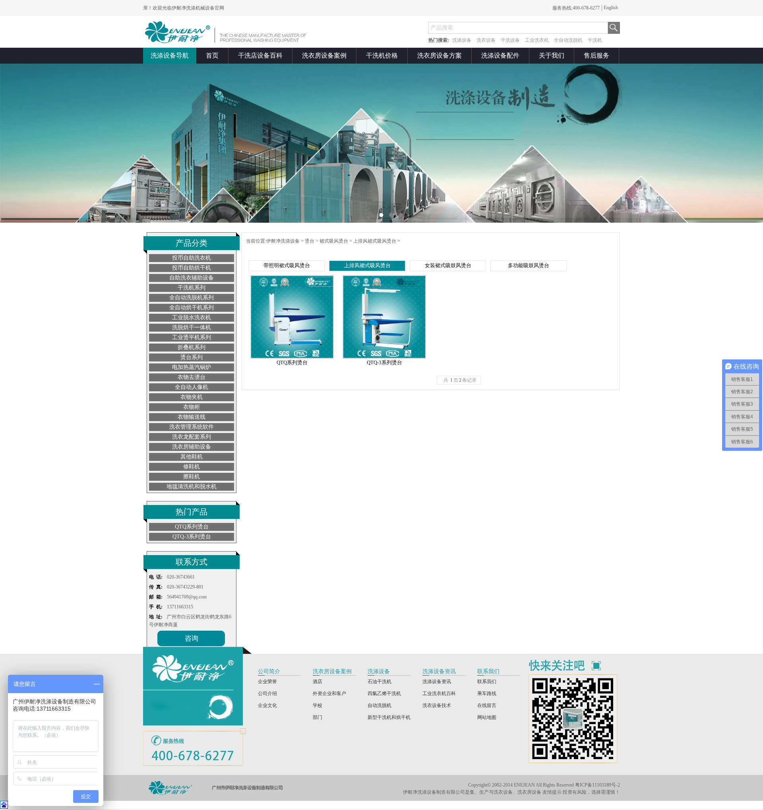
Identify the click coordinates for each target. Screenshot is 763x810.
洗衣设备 (486, 40)
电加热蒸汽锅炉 (191, 367)
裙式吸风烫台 (334, 241)
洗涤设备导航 (170, 55)
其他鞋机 (191, 457)
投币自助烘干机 (191, 268)
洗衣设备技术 (436, 705)
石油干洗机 (379, 681)
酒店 (317, 681)
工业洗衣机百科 (439, 693)
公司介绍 (267, 693)
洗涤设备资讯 (436, 681)
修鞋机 (191, 467)
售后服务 (596, 55)
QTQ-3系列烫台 (191, 537)
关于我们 (551, 55)
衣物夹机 (191, 397)
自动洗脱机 (379, 705)
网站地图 (486, 717)
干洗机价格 (382, 55)
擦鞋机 (191, 477)
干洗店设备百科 (260, 55)
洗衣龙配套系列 (191, 437)
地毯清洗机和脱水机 (192, 486)
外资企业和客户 (329, 693)
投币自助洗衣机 (191, 258)
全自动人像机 (191, 387)
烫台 (309, 241)
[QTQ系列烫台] (292, 357)
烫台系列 (191, 357)
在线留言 (486, 705)
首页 (212, 55)
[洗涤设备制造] (227, 31)
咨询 (191, 638)
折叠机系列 (191, 347)
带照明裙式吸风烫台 (286, 265)
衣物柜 (191, 407)
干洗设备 (510, 40)
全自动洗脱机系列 (191, 298)
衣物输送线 (191, 417)
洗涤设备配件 (500, 55)
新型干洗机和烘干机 (389, 717)
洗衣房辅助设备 (191, 447)
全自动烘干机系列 (191, 308)
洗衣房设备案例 (324, 55)
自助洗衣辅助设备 (191, 278)
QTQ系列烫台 (192, 527)
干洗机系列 (191, 288)
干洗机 (595, 40)
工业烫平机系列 (191, 337)
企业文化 (267, 705)
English (611, 7)
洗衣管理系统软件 (191, 427)
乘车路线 (486, 693)
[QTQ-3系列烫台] (384, 357)
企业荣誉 (267, 681)
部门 (317, 717)
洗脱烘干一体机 (191, 327)
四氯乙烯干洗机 (384, 693)
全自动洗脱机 (568, 40)
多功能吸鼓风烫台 (528, 265)
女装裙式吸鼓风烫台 (448, 265)
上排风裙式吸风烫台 (374, 241)
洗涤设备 (461, 40)
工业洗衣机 (537, 40)
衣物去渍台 (191, 377)
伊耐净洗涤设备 (283, 241)
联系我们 (486, 681)
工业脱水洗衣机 (191, 318)
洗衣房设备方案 (439, 55)
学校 (317, 705)
